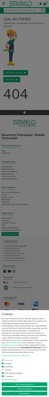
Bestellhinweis (7, 167)
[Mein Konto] (41, 3)
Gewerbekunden (8, 174)
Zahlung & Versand (9, 223)
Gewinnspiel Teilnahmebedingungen (15, 204)
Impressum (6, 220)
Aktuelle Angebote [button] (14, 72)
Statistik (8, 363)
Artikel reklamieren (9, 176)
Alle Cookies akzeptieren (24, 384)
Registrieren (6, 153)
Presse (4, 195)
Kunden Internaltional (10, 171)
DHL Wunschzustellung (13, 373)
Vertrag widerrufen (10, 234)
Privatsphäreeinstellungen (11, 230)
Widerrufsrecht (7, 218)
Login (4, 150)
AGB (3, 225)
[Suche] (42, 10)
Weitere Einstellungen (14, 343)
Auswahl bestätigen (24, 389)
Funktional (9, 376)
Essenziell (9, 360)
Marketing (9, 367)
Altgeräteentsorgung (9, 179)
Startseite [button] (10, 79)
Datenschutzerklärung (10, 228)
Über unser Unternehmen (11, 192)
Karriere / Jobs (7, 197)
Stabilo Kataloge (8, 169)
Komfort (8, 370)
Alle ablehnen (24, 393)
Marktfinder (6, 199)
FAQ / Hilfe (6, 202)
